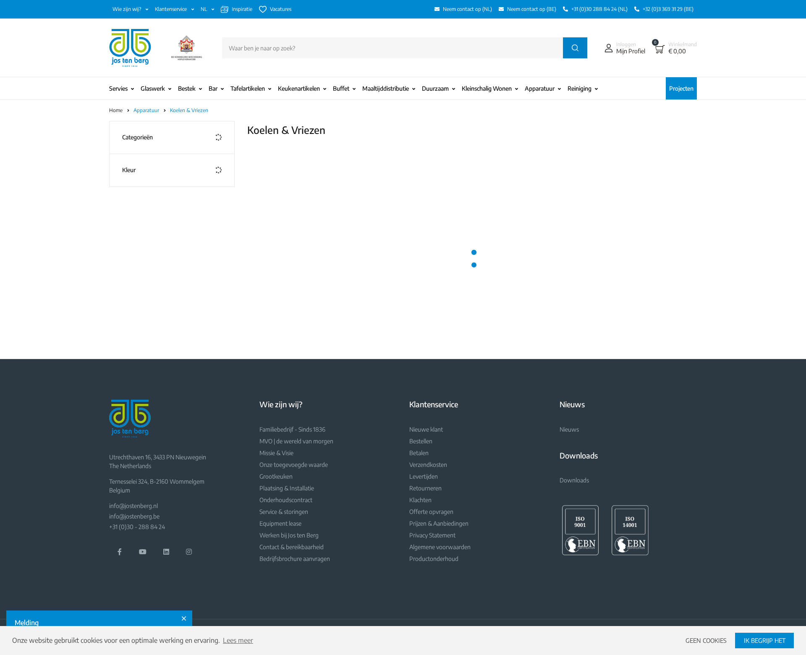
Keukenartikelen (299, 88)
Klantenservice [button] (171, 9)
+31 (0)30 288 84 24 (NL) (599, 9)
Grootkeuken (276, 476)
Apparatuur (540, 88)
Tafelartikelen (247, 88)
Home (116, 110)
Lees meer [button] (238, 640)
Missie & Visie (276, 452)
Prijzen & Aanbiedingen (438, 523)
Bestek (187, 88)
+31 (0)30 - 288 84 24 (137, 526)
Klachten (420, 499)
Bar (213, 88)
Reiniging (579, 88)
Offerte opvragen (431, 511)
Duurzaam (435, 88)
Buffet (341, 88)
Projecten (681, 88)
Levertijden (423, 476)
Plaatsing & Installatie (286, 488)
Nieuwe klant (426, 429)
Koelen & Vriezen (189, 110)
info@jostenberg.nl (133, 505)
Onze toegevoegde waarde (293, 464)
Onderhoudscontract (285, 499)
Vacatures (280, 9)
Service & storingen (283, 511)
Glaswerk (153, 88)
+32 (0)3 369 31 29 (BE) (668, 9)
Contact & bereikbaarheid (291, 546)
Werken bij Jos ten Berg (289, 535)
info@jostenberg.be (134, 516)
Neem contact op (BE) (531, 9)
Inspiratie (242, 9)
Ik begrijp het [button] (764, 640)
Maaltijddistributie (385, 88)
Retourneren (425, 488)
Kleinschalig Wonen (487, 88)
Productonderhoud (433, 558)
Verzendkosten (428, 464)
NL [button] (204, 9)
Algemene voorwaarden (440, 546)
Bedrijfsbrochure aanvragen (294, 558)
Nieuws (569, 429)
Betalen (419, 452)
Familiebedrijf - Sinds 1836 (292, 429)
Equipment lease (280, 523)
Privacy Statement (432, 535)
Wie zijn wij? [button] (127, 9)
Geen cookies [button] (706, 640)
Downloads (574, 480)
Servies (118, 88)
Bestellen (420, 441)
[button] (623, 48)
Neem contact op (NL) (467, 9)
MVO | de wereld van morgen (296, 441)
